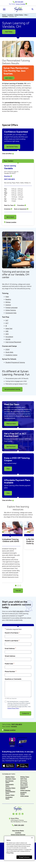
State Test (8, 328)
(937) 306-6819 (9, 179)
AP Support (23, 783)
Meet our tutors (11, 423)
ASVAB (7, 339)
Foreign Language (11, 307)
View (8, 469)
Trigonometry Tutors (9, 785)
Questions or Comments (13, 679)
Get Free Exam (11, 446)
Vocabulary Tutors (9, 797)
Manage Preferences (24, 857)
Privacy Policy (10, 853)
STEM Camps (24, 796)
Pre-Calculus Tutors (9, 781)
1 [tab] (15, 585)
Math (7, 297)
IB (6, 326)
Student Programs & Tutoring (15, 362)
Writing (7, 302)
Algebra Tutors (9, 777)
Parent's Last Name (12, 640)
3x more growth (7, 109)
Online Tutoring (10, 310)
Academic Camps (11, 355)
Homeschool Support (24, 787)
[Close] (32, 838)
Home (4, 15)
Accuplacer (9, 337)
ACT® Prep (23, 781)
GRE (6, 331)
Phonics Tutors (9, 795)
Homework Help (10, 313)
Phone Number (10, 671)
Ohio (25, 15)
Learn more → (9, 78)
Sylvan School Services (18, 834)
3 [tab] (20, 585)
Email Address (10, 648)
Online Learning (25, 790)
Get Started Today (12, 146)
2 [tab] (18, 585)
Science (8, 305)
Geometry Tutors (10, 779)
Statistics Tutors (10, 788)
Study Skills (9, 352)
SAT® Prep (23, 779)
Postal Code (9, 663)
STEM (7, 349)
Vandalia (5, 16)
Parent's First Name (12, 633)
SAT (6, 320)
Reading (8, 299)
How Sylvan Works (18, 830)
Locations (10, 15)
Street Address (10, 656)
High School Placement (13, 342)
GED (7, 334)
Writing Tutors (24, 777)
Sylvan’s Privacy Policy (13, 708)
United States (19, 15)
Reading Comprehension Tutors (10, 791)
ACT (6, 323)
